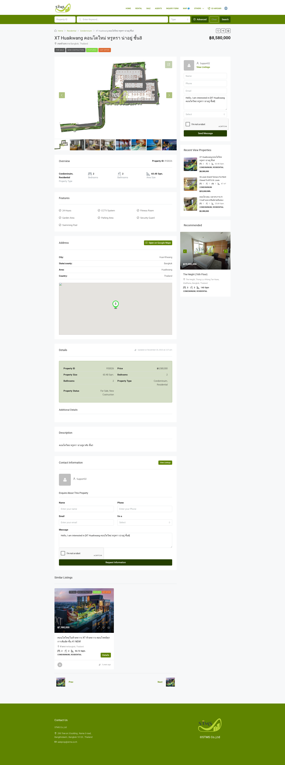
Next (160, 682)
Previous (185, 251)
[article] (205, 264)
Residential (71, 31)
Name (62, 502)
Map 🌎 (186, 8)
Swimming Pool (69, 225)
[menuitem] (214, 8)
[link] (84, 610)
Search (225, 19)
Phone (120, 502)
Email (61, 516)
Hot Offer (104, 50)
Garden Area (68, 218)
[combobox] (179, 19)
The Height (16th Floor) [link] (195, 274)
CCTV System (108, 210)
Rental (138, 8)
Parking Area (107, 218)
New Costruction (76, 50)
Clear (214, 19)
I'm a (119, 516)
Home (128, 8)
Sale (148, 8)
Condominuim (86, 31)
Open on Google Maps (159, 242)
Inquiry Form (172, 8)
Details (105, 655)
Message (63, 529)
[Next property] (170, 682)
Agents (158, 8)
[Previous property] (60, 682)
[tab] (168, 64)
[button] (218, 31)
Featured (92, 50)
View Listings (165, 463)
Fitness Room (147, 210)
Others (197, 8)
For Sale (60, 50)
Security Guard (147, 218)
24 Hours (66, 210)
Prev (71, 682)
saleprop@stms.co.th (67, 742)
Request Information (116, 562)
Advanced (201, 19)
